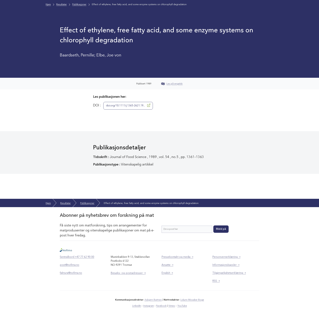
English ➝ (167, 273)
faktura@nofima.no (71, 273)
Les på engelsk (174, 84)
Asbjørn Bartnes (153, 300)
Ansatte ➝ (167, 265)
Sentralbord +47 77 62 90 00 (77, 257)
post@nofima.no (69, 265)
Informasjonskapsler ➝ (225, 265)
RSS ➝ (216, 281)
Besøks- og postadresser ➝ (128, 273)
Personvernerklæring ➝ (226, 257)
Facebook (161, 306)
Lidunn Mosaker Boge (192, 300)
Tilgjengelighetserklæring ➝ (229, 273)
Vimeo (171, 306)
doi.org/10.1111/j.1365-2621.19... (126, 105)
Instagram (148, 306)
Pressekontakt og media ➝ (177, 257)
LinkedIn (136, 306)
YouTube (182, 306)
